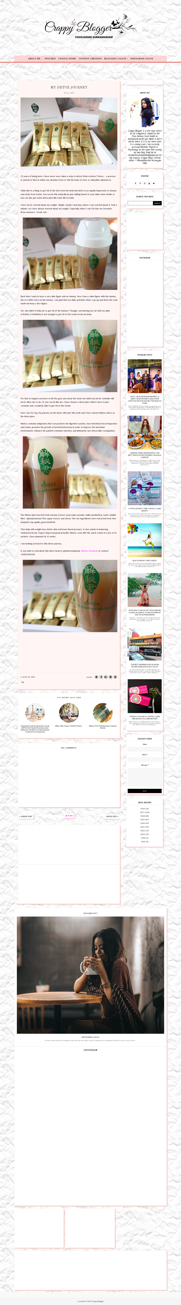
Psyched (50, 58)
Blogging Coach (115, 58)
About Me (34, 58)
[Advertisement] (69, 844)
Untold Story (67, 58)
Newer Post (26, 816)
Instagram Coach (142, 58)
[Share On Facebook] (101, 677)
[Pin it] (111, 677)
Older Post (111, 816)
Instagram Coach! (90, 1037)
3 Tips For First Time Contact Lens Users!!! (144, 509)
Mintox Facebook (89, 551)
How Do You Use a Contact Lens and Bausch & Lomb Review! (145, 717)
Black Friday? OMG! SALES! (145, 560)
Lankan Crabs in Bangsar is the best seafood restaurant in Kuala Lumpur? (144, 455)
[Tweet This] (97, 677)
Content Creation (90, 58)
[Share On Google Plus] (106, 677)
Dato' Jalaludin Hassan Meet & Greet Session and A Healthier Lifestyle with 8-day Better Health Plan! (144, 399)
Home (70, 816)
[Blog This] (115, 677)
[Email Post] (22, 682)
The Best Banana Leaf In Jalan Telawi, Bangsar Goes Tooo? (145, 665)
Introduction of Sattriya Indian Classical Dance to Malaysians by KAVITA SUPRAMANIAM (145, 612)
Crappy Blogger (98, 1301)
